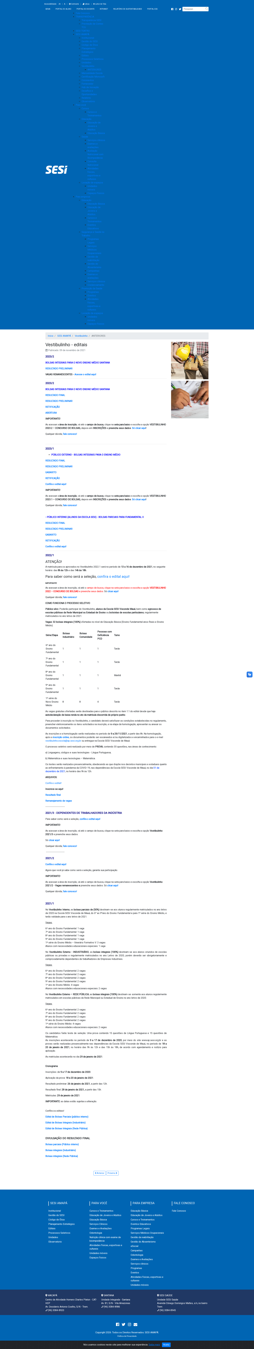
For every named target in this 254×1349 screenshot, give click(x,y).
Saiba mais (154, 1344)
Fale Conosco (179, 1210)
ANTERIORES (94, 69)
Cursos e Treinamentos (101, 1210)
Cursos (85, 108)
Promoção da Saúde (92, 288)
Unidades (86, 62)
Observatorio (55, 1241)
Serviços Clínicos (98, 1224)
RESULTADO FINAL (55, 395)
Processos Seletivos (92, 59)
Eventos (91, 295)
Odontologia (96, 1232)
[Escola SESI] (190, 399)
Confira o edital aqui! (56, 484)
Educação (86, 119)
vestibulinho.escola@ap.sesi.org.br (63, 740)
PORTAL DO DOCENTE (86, 9)
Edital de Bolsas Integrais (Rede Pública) (66, 1128)
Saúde (85, 136)
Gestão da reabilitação (142, 1237)
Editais (85, 55)
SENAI (47, 9)
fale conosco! (70, 434)
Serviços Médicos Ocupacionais (94, 250)
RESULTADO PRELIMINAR (58, 368)
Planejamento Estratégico (61, 1224)
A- (65, 4)
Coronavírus (88, 80)
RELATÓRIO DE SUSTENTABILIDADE (127, 9)
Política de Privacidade (127, 1336)
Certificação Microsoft (93, 76)
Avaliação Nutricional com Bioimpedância (95, 154)
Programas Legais (140, 1228)
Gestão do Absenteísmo (143, 1241)
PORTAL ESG (152, 9)
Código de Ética (90, 45)
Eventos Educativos (141, 1224)
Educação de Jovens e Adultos (94, 126)
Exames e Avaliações (101, 1228)
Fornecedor (87, 83)
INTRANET (104, 9)
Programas (93, 292)
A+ (60, 4)
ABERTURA (51, 412)
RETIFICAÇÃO (52, 406)
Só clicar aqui (139, 428)
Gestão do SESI (90, 41)
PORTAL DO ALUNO (63, 9)
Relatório (86, 97)
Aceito (166, 1345)
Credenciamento (95, 285)
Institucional (88, 37)
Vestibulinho (88, 66)
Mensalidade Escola (92, 73)
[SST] (190, 360)
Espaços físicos (95, 193)
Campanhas (93, 270)
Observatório (88, 101)
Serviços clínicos (96, 140)
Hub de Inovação (90, 87)
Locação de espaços (92, 182)
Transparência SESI (91, 20)
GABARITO (50, 472)
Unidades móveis (98, 1253)
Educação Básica (96, 133)
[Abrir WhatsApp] (246, 1341)
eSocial (134, 1246)
